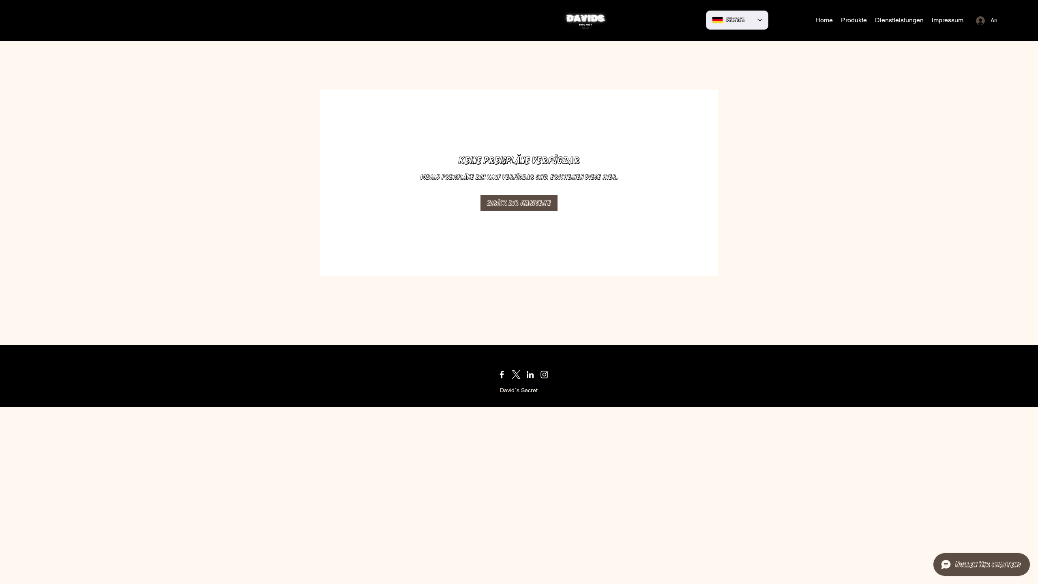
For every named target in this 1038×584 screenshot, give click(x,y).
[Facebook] (502, 374)
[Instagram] (544, 374)
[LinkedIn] (530, 374)
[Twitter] (516, 374)
